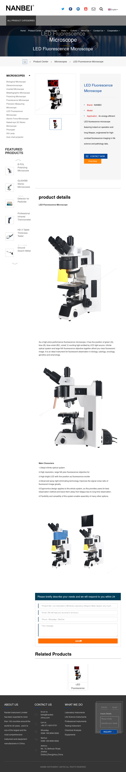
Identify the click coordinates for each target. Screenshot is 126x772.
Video (64, 30)
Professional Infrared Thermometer (24, 216)
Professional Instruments (75, 721)
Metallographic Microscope (18, 92)
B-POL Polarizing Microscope (23, 167)
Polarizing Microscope (16, 96)
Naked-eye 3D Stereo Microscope (15, 124)
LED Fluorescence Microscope (88, 61)
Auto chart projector (14, 137)
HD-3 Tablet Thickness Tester (23, 233)
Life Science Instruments (75, 716)
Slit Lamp (10, 133)
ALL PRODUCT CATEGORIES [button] (21, 20)
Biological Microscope (16, 81)
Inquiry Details (105, 713)
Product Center (35, 30)
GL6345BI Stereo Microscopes (24, 184)
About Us (85, 30)
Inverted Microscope (15, 89)
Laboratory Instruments (75, 712)
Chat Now (92, 161)
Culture (74, 30)
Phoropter (10, 129)
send (77, 640)
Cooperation (113, 30)
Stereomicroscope (14, 85)
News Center (51, 30)
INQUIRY (107, 731)
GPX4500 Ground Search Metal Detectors (24, 249)
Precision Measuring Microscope (15, 105)
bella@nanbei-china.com (47, 716)
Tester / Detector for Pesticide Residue (23, 200)
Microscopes (61, 61)
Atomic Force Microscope (17, 118)
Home (23, 30)
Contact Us (98, 30)
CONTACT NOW (97, 156)
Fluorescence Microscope (17, 100)
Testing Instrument (73, 725)
